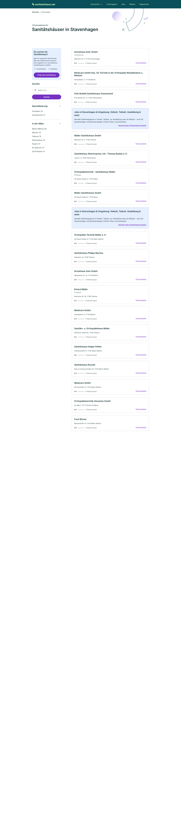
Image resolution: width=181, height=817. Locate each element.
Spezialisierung (40, 106)
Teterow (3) (36, 136)
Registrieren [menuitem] (144, 4)
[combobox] (46, 90)
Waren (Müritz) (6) (39, 129)
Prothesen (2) (37, 111)
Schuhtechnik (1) (38, 115)
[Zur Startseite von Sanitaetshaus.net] (43, 4)
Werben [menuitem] (132, 4)
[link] (110, 57)
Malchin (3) (36, 132)
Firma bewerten (141, 63)
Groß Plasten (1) (38, 151)
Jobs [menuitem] (123, 4)
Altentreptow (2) (38, 140)
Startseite (35, 12)
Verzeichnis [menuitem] (95, 4)
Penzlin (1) (36, 144)
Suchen (47, 97)
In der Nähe (38, 123)
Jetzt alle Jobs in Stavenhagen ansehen (132, 125)
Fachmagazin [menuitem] (112, 4)
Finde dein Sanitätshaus (46, 75)
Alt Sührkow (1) (38, 148)
